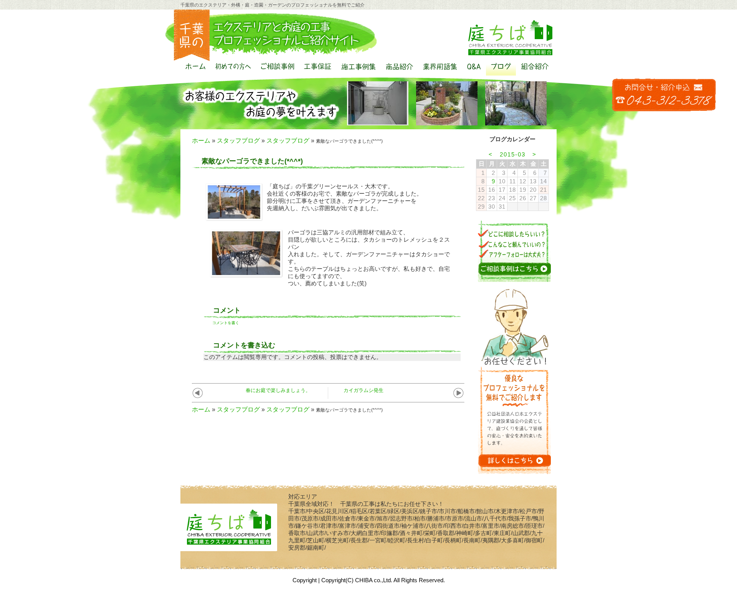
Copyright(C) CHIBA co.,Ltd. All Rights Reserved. (383, 580)
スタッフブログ (238, 140)
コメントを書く (225, 323)
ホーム (201, 140)
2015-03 (512, 154)
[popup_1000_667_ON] (234, 218)
